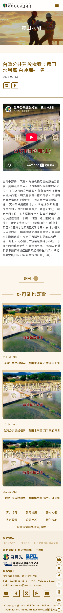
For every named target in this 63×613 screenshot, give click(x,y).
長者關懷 (11, 520)
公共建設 (31, 520)
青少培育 (11, 512)
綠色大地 (51, 520)
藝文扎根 (51, 512)
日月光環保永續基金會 (46, 543)
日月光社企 (24, 543)
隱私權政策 (51, 609)
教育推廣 (31, 512)
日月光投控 (9, 543)
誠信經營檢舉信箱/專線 (31, 527)
